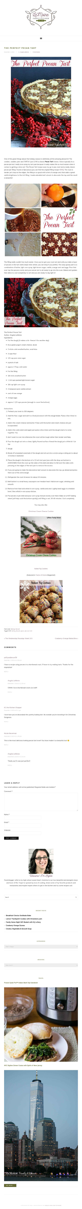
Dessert (18, 629)
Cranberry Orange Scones (15, 925)
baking (14, 631)
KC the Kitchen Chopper (13, 707)
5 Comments (36, 52)
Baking (13, 629)
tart (31, 631)
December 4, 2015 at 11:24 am (16, 683)
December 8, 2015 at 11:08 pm (13, 736)
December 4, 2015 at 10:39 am (13, 660)
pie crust (27, 631)
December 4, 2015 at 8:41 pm (12, 710)
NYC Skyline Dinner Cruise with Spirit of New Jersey (23, 1065)
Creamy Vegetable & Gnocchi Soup (19, 929)
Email (6, 822)
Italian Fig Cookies (41, 569)
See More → (10, 1185)
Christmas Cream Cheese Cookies (41, 511)
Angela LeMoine (14, 681)
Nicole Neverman (10, 733)
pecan (22, 631)
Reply (6, 671)
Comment (8, 791)
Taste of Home (41, 575)
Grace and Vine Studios (53, 1205)
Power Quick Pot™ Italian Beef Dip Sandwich (21, 983)
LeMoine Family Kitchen (41, 17)
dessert (18, 631)
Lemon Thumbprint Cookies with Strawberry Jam (24, 919)
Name (7, 814)
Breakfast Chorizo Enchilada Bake (18, 915)
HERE (61, 170)
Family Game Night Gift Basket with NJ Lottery (23, 922)
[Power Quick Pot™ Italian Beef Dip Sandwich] (41, 1024)
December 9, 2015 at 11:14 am (16, 756)
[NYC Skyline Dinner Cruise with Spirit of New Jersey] (41, 1126)
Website (7, 830)
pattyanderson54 (10, 657)
